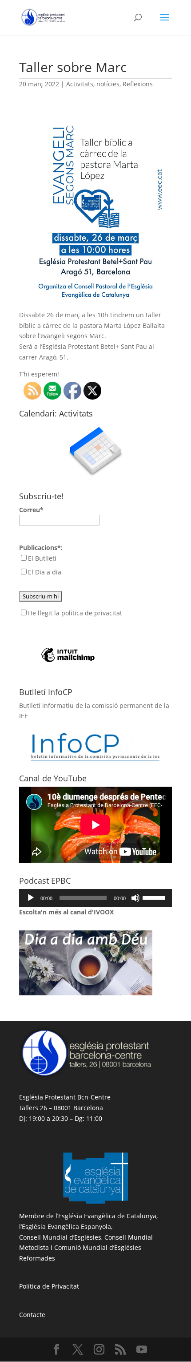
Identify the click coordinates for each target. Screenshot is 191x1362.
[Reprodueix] (30, 897)
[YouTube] (141, 1349)
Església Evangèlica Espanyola (66, 1226)
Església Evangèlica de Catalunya (107, 1216)
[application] (95, 898)
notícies (107, 84)
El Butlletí (42, 558)
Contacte (32, 1314)
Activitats (79, 84)
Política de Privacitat (49, 1286)
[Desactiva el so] (135, 897)
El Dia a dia (44, 572)
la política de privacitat (88, 613)
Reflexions (138, 84)
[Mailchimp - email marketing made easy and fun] (68, 640)
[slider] (155, 897)
